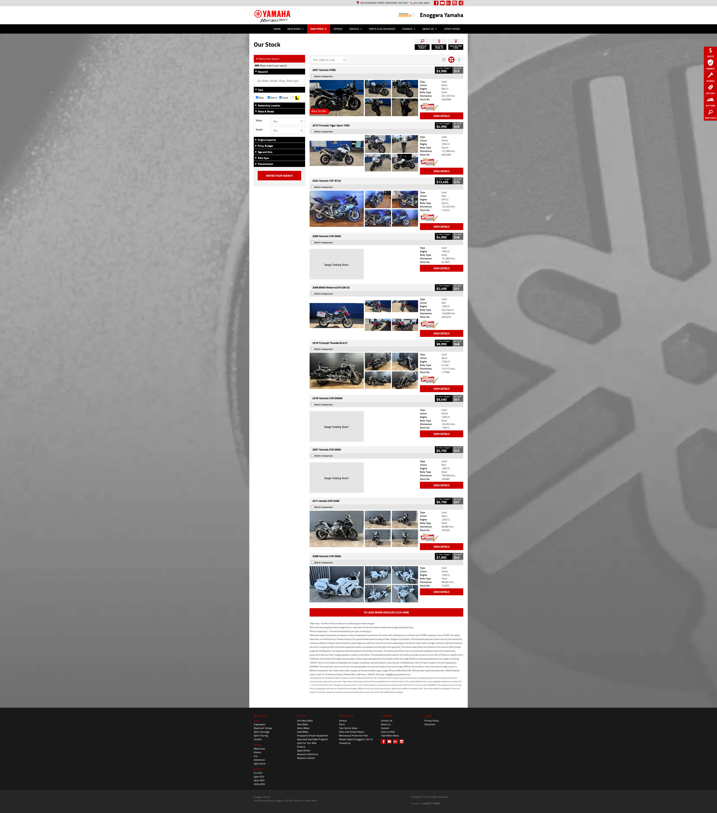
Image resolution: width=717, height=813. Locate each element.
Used (285, 97)
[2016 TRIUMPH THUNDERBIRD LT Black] (364, 371)
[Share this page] (460, 3)
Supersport (260, 724)
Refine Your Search (267, 59)
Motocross (259, 748)
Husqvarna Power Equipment (312, 735)
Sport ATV (259, 776)
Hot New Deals (305, 720)
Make (259, 120)
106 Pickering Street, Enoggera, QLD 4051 (384, 3)
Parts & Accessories (382, 29)
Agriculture (260, 763)
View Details (442, 116)
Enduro (257, 752)
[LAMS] (297, 97)
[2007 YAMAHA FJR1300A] (364, 478)
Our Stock (317, 29)
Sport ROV (259, 780)
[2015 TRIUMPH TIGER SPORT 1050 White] (364, 153)
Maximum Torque (263, 728)
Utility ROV (259, 784)
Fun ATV (258, 773)
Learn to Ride (388, 732)
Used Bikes (302, 732)
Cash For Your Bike (306, 743)
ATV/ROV (258, 769)
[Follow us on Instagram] (455, 3)
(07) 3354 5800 (421, 3)
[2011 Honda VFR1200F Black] (364, 529)
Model (259, 129)
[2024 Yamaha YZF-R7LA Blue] (364, 209)
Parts (342, 724)
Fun (256, 756)
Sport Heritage (261, 732)
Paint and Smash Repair (351, 732)
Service (354, 29)
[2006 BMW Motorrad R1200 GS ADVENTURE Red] (364, 315)
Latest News (452, 29)
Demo (273, 97)
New (261, 97)
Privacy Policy (431, 720)
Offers (337, 29)
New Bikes (294, 29)
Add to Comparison (323, 76)
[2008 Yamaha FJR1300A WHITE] (364, 584)
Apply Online (303, 750)
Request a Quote (306, 758)
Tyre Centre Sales (348, 728)
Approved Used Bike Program (312, 739)
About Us (428, 29)
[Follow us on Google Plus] (449, 3)
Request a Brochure (307, 754)
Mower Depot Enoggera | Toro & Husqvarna (356, 741)
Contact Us (386, 720)
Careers (385, 728)
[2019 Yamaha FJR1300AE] (364, 426)
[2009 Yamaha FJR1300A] (364, 264)
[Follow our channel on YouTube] (443, 3)
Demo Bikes (303, 728)
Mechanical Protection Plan (353, 735)
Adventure (259, 760)
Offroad (258, 745)
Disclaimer (429, 724)
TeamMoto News (390, 735)
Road (256, 720)
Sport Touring (261, 735)
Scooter (258, 739)
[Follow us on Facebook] (437, 3)
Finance (407, 29)
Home (277, 29)
